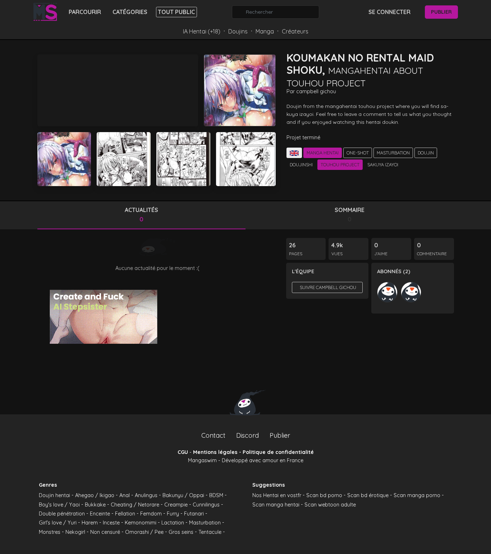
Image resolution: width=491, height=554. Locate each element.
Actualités (141, 214)
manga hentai (323, 153)
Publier (441, 12)
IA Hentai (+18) (201, 31)
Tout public (176, 11)
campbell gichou (316, 91)
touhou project (340, 164)
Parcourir (85, 11)
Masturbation (393, 153)
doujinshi (301, 164)
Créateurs (295, 31)
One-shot (358, 153)
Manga (265, 31)
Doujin (426, 153)
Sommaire (349, 214)
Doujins (238, 31)
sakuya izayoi (382, 164)
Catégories (130, 11)
